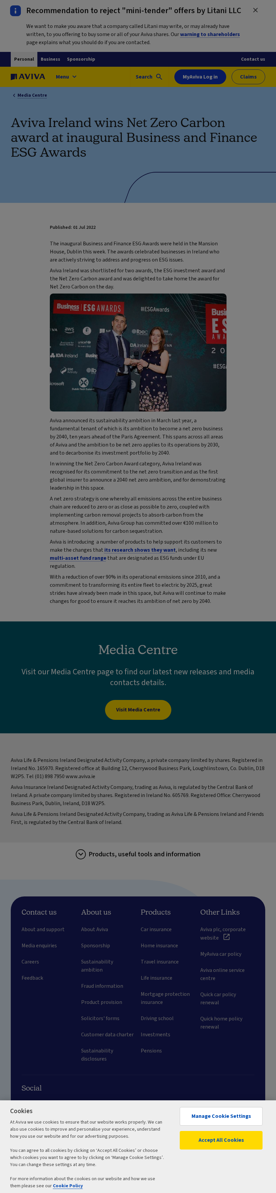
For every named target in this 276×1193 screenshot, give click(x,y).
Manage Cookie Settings (221, 1116)
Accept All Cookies (221, 1140)
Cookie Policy (68, 1186)
